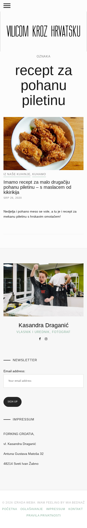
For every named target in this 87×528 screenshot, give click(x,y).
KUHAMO (39, 174)
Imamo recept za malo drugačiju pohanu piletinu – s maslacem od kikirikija (37, 187)
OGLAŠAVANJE (31, 509)
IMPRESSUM (55, 509)
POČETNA (9, 509)
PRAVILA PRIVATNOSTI (43, 515)
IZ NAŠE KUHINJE (16, 174)
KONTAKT (75, 509)
